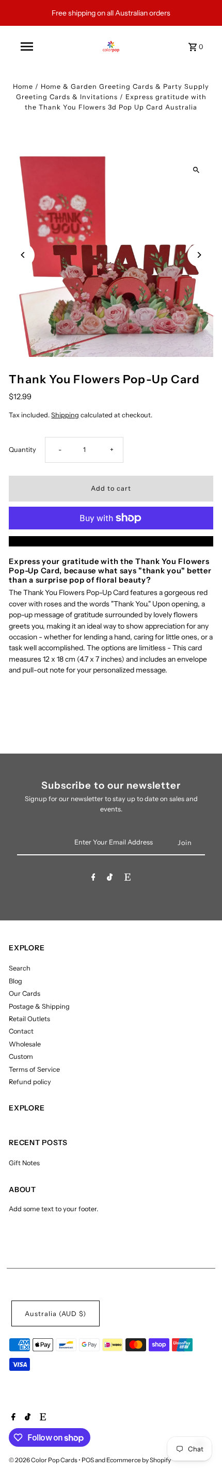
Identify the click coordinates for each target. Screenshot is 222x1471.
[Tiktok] (110, 878)
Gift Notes (24, 1163)
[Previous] (23, 255)
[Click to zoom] (196, 169)
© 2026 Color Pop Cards (43, 1460)
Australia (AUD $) (55, 1314)
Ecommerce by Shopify (138, 1460)
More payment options (111, 541)
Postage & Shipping (39, 1006)
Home (23, 86)
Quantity (22, 449)
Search (19, 968)
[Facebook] (93, 878)
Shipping (65, 415)
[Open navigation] (27, 46)
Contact (21, 1031)
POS (88, 1460)
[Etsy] (127, 878)
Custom (21, 1056)
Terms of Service (34, 1069)
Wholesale (25, 1044)
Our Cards (24, 993)
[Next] (199, 255)
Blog (15, 981)
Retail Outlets (29, 1019)
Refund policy (30, 1082)
